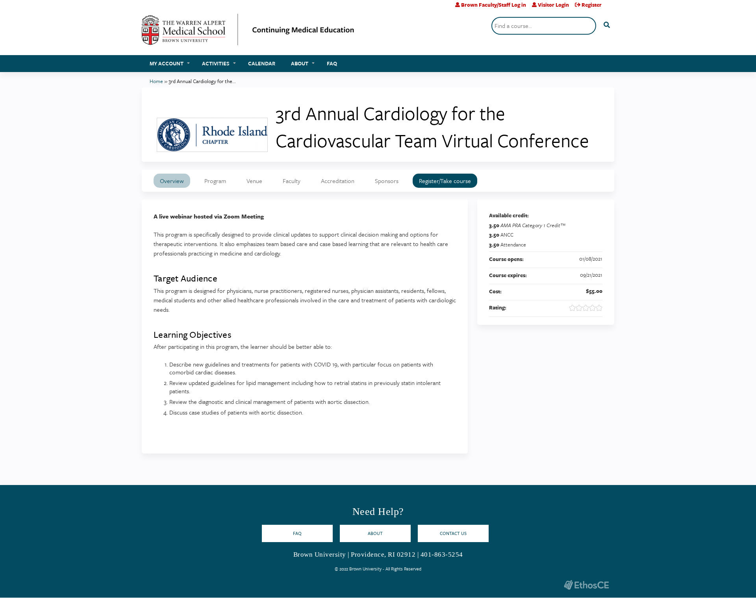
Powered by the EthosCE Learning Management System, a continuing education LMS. (586, 585)
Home (156, 81)
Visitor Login (553, 4)
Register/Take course (445, 180)
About (299, 63)
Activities (216, 63)
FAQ (332, 63)
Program (215, 180)
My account (166, 63)
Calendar (261, 63)
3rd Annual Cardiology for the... (202, 81)
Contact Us (453, 533)
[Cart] (611, 7)
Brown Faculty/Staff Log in (493, 4)
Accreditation (337, 180)
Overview (172, 180)
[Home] (248, 32)
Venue (254, 180)
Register (592, 4)
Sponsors (386, 180)
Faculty (291, 180)
